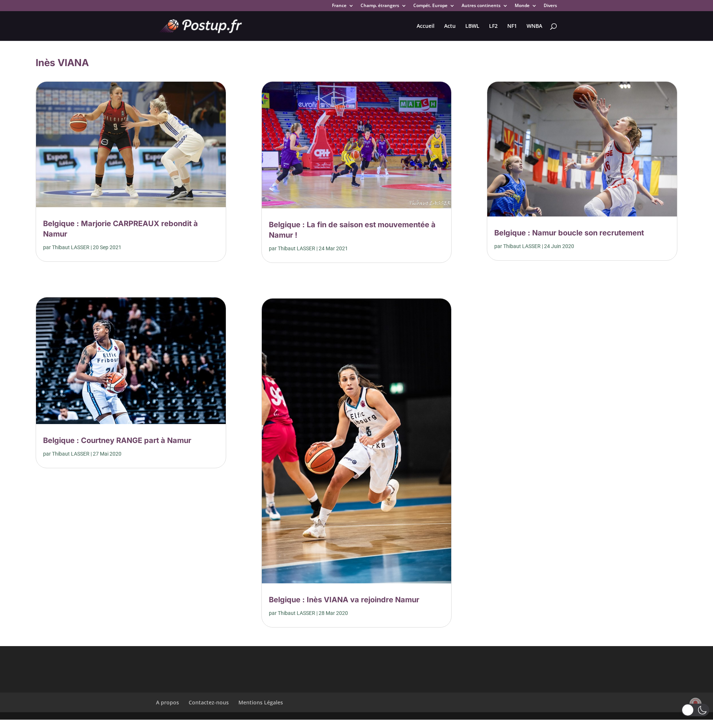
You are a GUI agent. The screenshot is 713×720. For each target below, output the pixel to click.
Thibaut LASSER (70, 247)
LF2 (493, 26)
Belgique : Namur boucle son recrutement (569, 232)
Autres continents (481, 6)
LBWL (472, 26)
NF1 (512, 26)
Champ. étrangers (380, 6)
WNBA (534, 26)
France (339, 6)
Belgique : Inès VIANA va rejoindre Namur (344, 599)
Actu (450, 26)
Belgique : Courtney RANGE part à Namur (117, 440)
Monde (522, 6)
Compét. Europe (430, 6)
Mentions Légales (260, 702)
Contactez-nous (209, 702)
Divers (550, 6)
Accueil (425, 26)
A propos (167, 702)
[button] (695, 710)
